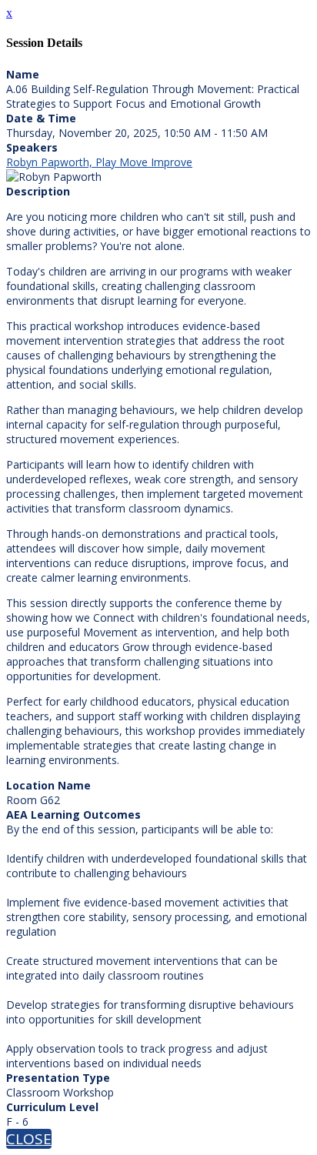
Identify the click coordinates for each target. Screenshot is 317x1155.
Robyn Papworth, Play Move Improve (99, 162)
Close (29, 1139)
